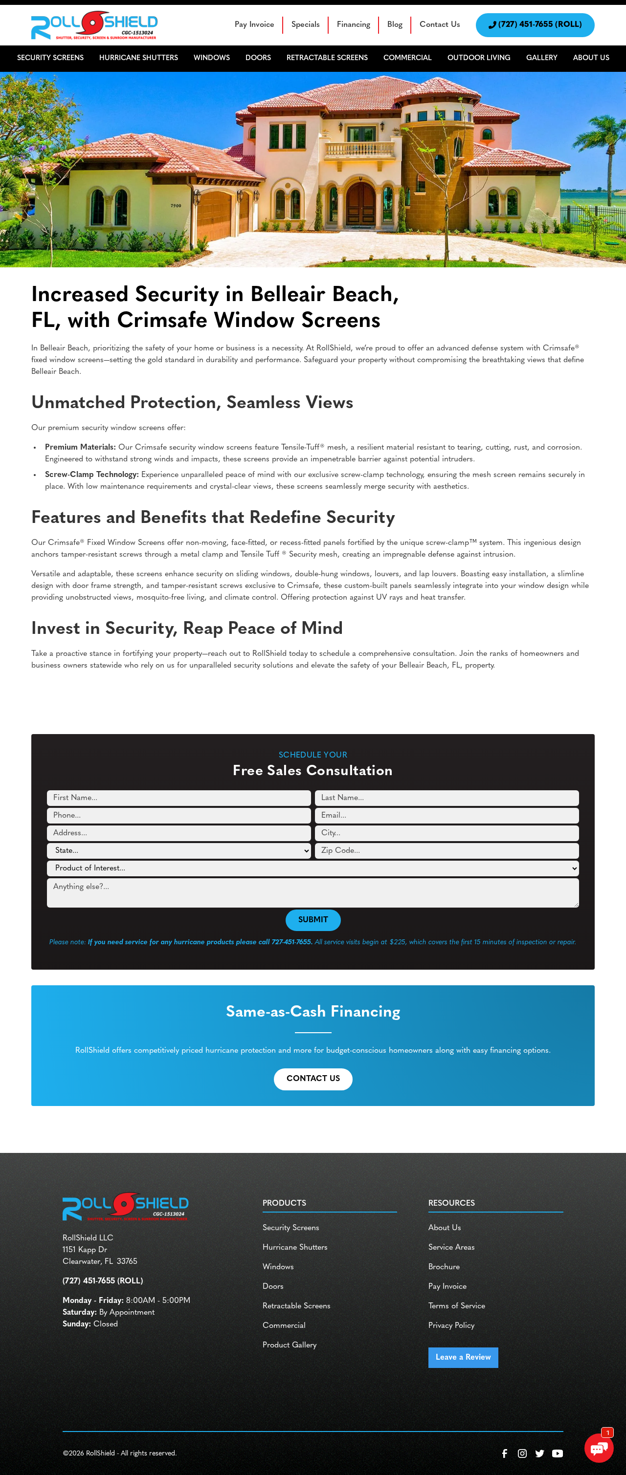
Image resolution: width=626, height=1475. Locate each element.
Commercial (284, 1326)
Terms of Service (456, 1306)
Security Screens (291, 1228)
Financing (353, 25)
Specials (305, 25)
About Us (444, 1228)
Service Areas (451, 1248)
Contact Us (440, 25)
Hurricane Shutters (295, 1248)
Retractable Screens (297, 1306)
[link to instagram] (522, 1453)
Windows (278, 1267)
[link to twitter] (540, 1453)
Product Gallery (289, 1345)
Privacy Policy (451, 1326)
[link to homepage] (94, 25)
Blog (394, 25)
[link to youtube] (557, 1453)
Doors (273, 1287)
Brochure (444, 1267)
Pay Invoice (254, 25)
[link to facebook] (505, 1453)
